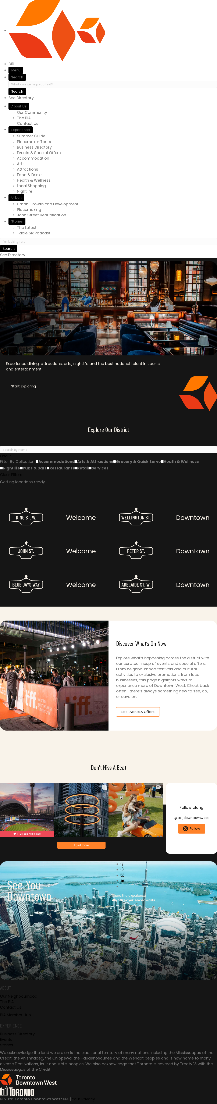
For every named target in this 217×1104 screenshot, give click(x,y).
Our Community (32, 112)
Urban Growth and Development (47, 204)
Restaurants (61, 468)
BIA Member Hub (15, 1015)
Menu (15, 70)
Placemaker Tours (34, 141)
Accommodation (33, 158)
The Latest (26, 227)
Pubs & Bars (35, 468)
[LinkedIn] (122, 880)
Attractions (27, 169)
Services (100, 468)
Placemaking (29, 209)
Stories (17, 221)
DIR (11, 64)
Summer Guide (31, 136)
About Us (18, 106)
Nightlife (24, 191)
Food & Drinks (30, 174)
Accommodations (56, 461)
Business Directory (34, 147)
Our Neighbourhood (18, 996)
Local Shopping (31, 185)
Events (6, 1039)
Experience (20, 129)
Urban (16, 197)
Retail (83, 468)
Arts (21, 163)
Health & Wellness (34, 180)
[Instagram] (122, 875)
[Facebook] (122, 864)
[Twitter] (122, 869)
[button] (108, 456)
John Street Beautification (41, 215)
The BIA (24, 118)
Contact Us (27, 123)
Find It (5, 456)
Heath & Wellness (181, 461)
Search (17, 77)
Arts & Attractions (95, 461)
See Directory (21, 97)
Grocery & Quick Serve (138, 461)
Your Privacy (83, 1099)
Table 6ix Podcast (33, 233)
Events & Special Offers (39, 152)
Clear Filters (11, 474)
